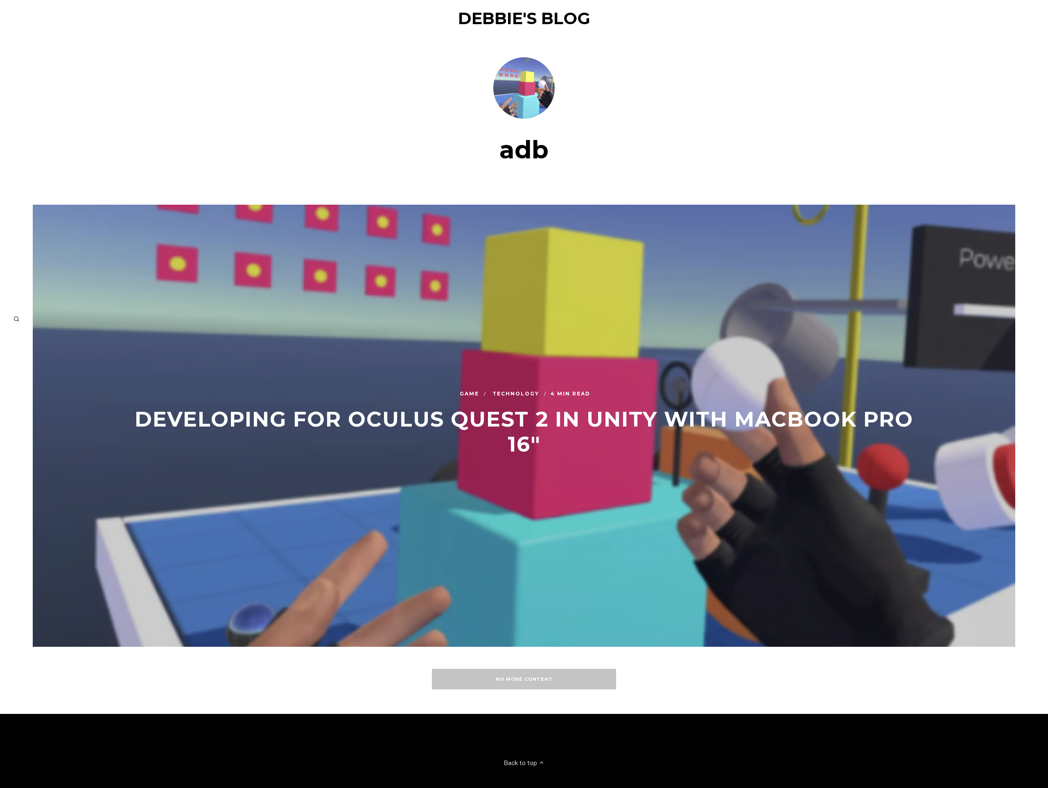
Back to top (521, 763)
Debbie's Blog (524, 18)
